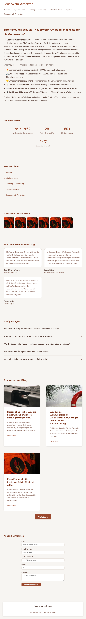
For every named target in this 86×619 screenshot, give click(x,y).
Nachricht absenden (31, 585)
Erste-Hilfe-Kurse (55, 10)
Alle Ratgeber (43, 517)
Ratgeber (68, 10)
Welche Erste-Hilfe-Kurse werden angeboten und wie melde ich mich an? (37, 344)
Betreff (24, 564)
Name (23, 541)
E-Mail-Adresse (27, 549)
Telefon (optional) (27, 557)
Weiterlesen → (12, 435)
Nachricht (25, 572)
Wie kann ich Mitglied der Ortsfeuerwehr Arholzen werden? (31, 329)
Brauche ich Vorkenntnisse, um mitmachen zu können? (28, 336)
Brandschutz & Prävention (13, 14)
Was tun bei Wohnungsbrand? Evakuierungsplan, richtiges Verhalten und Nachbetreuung (64, 417)
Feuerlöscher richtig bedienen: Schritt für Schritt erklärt (21, 482)
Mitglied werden (19, 10)
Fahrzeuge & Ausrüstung (37, 10)
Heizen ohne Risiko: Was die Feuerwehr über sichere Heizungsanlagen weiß (21, 414)
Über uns (7, 10)
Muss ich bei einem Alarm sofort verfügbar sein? (26, 359)
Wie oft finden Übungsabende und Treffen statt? (26, 351)
